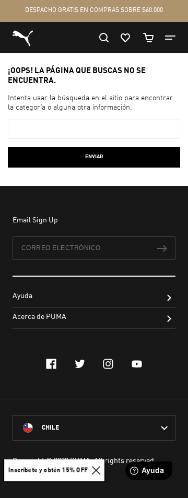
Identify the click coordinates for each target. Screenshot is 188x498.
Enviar (94, 156)
